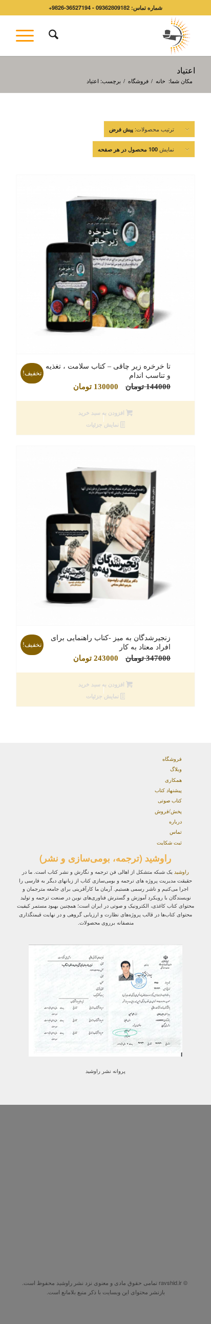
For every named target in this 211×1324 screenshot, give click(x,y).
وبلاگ (176, 769)
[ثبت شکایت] (188, 844)
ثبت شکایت (169, 842)
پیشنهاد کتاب (168, 790)
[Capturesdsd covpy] (123, 35)
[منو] (28, 35)
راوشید (181, 871)
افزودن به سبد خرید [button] (102, 412)
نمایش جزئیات (103, 424)
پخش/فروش (168, 811)
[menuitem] (52, 35)
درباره (175, 821)
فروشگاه (172, 758)
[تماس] (188, 833)
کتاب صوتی (170, 800)
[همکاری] (188, 781)
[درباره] (188, 823)
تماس (176, 831)
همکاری (173, 779)
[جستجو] (52, 35)
